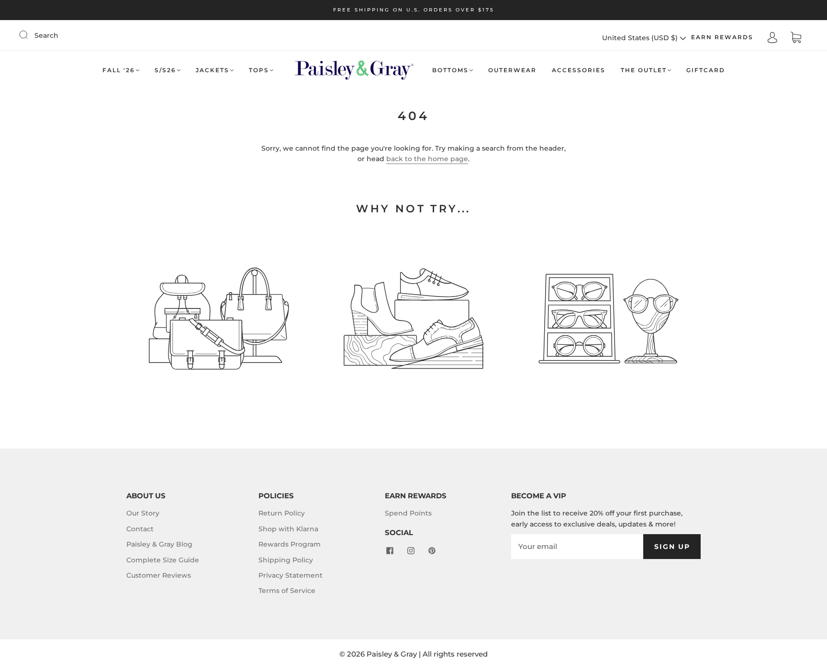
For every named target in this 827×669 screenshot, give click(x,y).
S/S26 (165, 70)
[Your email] (577, 546)
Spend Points (408, 513)
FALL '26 (118, 70)
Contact (140, 529)
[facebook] (389, 550)
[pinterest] (431, 550)
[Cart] (796, 38)
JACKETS (212, 70)
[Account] (772, 37)
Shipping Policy (285, 560)
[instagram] (410, 550)
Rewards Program (289, 544)
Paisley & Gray (392, 653)
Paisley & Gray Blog (159, 544)
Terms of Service (286, 590)
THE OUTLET (644, 70)
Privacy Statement (290, 575)
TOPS (259, 70)
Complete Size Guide (162, 560)
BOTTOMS (450, 70)
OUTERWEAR (512, 70)
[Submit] (29, 34)
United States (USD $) (641, 37)
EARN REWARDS (722, 37)
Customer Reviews (158, 575)
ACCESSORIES (578, 70)
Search (46, 35)
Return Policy (281, 513)
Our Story (142, 513)
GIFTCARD (705, 70)
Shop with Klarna (288, 529)
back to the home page (427, 158)
